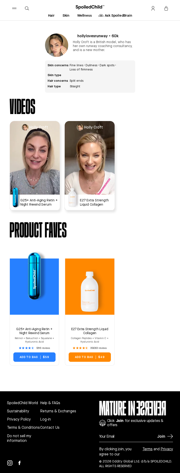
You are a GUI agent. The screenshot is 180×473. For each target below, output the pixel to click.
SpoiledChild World (22, 403)
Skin (66, 15)
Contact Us (50, 427)
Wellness (84, 15)
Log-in (45, 419)
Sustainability (18, 411)
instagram (12, 463)
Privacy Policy (19, 419)
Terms (147, 449)
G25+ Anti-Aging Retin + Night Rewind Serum (34, 331)
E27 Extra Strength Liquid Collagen (89, 331)
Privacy (167, 449)
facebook (22, 463)
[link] (34, 348)
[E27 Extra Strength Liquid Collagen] (69, 197)
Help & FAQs (50, 403)
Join (161, 436)
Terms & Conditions (23, 427)
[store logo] (90, 7)
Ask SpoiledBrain (118, 15)
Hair (51, 15)
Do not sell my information (19, 438)
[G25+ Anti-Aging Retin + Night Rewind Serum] (18, 197)
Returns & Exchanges (58, 411)
